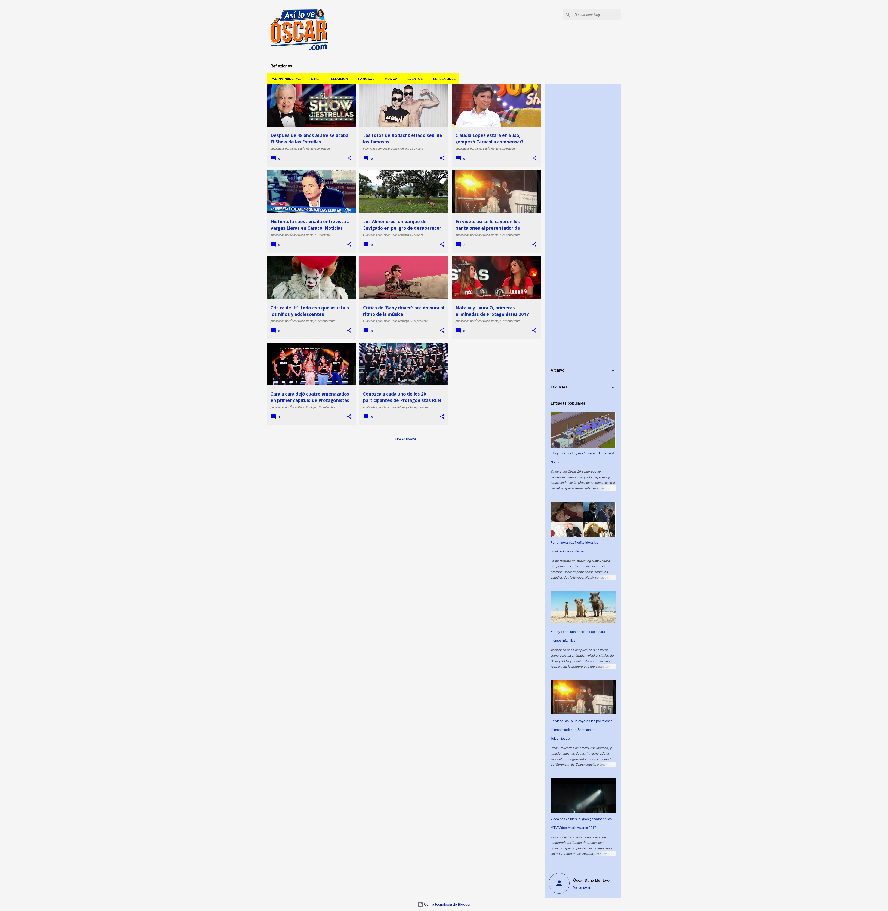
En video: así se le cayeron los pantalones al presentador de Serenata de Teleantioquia (581, 729)
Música (391, 79)
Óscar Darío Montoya (591, 880)
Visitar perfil (582, 887)
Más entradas (405, 438)
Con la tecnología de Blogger (447, 904)
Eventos (415, 79)
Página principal (286, 79)
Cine (315, 79)
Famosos (366, 79)
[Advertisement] (583, 159)
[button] (349, 158)
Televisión (338, 79)
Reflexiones (444, 79)
